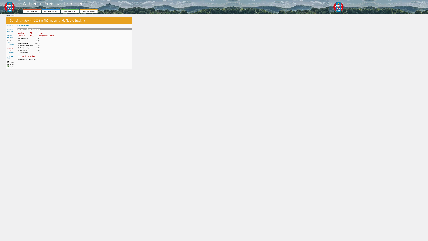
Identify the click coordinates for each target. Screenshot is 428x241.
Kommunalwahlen (88, 11)
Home (8, 15)
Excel (11, 67)
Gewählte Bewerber (34, 29)
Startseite (10, 26)
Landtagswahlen (69, 11)
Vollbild (12, 62)
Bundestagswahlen (50, 11)
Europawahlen (32, 11)
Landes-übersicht (10, 36)
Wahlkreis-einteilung (10, 30)
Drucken (12, 64)
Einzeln (10, 43)
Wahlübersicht (22, 29)
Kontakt (13, 15)
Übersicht (11, 45)
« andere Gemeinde (23, 25)
